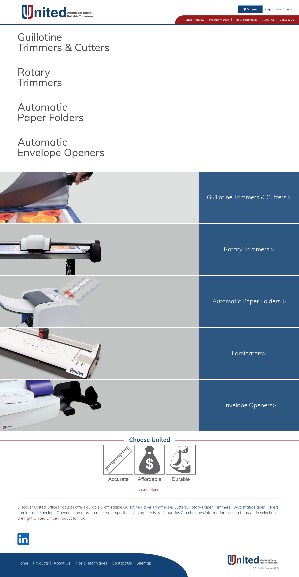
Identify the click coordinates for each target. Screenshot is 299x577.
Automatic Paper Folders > (249, 301)
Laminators (27, 512)
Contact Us (287, 19)
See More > (33, 56)
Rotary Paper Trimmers (210, 507)
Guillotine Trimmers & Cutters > (249, 197)
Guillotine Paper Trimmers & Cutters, (156, 507)
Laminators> (249, 353)
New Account (284, 9)
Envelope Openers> (249, 405)
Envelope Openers (55, 512)
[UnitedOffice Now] (57, 12)
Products (41, 563)
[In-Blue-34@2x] (23, 539)
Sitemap (144, 563)
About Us (268, 19)
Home (22, 563)
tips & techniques (189, 512)
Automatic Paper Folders (256, 507)
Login (268, 9)
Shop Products (194, 19)
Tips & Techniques (245, 19)
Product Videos (219, 19)
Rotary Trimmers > (249, 249)
